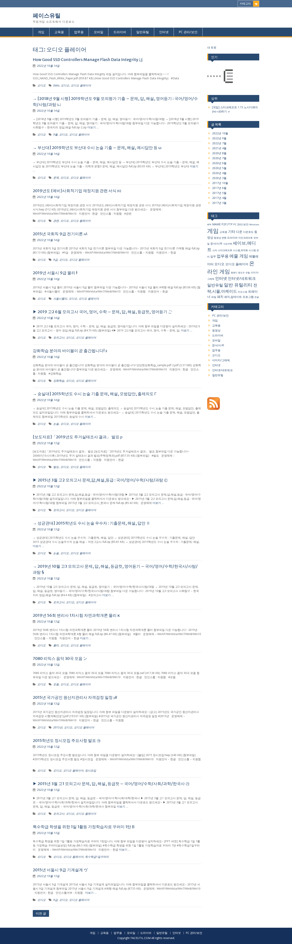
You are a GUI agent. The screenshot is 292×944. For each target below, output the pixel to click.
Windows (254, 224)
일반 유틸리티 (238, 285)
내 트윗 (211, 47)
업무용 (79, 32)
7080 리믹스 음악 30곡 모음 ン (60, 658)
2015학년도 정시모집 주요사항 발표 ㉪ (67, 740)
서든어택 (227, 243)
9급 (55, 259)
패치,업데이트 (233, 297)
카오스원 (242, 291)
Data (56, 85)
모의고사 (58, 337)
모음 (56, 684)
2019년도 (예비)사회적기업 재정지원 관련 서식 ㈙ (77, 190)
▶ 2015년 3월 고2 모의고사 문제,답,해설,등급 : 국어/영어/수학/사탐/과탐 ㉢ (100, 479)
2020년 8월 (219, 153)
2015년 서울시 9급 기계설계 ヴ (60, 869)
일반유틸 (142, 32)
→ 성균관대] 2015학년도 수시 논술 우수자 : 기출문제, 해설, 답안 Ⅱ (91, 523)
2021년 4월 (219, 148)
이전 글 (41, 913)
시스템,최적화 (240, 250)
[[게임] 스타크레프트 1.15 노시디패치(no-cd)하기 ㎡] (220, 76)
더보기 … (93, 127)
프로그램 (248, 297)
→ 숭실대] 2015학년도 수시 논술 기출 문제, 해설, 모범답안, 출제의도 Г (95, 393)
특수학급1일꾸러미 (97, 857)
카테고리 (245, 3)
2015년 (57, 727)
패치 (220, 296)
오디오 (41, 85)
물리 (56, 645)
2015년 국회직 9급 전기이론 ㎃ (60, 233)
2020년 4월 (219, 173)
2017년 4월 (219, 198)
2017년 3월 (219, 203)
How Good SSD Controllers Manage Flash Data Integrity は (88, 59)
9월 (55, 134)
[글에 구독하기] (213, 409)
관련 (56, 221)
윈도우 (241, 272)
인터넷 (164, 32)
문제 (56, 177)
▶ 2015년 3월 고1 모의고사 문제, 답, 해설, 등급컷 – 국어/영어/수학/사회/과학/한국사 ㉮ (111, 783)
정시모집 (90, 770)
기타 (231, 231)
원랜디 (234, 272)
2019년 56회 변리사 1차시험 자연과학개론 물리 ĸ (76, 615)
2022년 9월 (219, 138)
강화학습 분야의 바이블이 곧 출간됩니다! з (70, 350)
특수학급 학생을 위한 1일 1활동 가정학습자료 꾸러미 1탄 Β (83, 826)
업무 (213, 256)
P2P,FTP (227, 224)
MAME (216, 224)
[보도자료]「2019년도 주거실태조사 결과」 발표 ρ (77, 436)
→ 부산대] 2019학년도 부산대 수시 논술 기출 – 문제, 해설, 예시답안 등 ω (97, 147)
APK (209, 224)
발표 (56, 467)
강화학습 (58, 380)
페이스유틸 (47, 15)
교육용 (59, 32)
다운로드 (248, 232)
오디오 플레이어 (81, 85)
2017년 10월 (220, 183)
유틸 (248, 272)
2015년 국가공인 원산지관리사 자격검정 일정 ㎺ (75, 697)
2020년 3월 (219, 178)
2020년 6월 (219, 163)
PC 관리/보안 (188, 32)
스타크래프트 (225, 250)
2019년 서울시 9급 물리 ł (55, 272)
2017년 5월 (219, 193)
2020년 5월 (219, 168)
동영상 (216, 330)
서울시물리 (60, 298)
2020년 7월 (219, 158)
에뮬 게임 (238, 256)
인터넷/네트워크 (242, 278)
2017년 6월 (219, 188)
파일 (213, 297)
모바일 (98, 32)
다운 (239, 231)
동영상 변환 (220, 237)
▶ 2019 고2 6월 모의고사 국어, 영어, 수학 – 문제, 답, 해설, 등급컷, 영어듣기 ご (102, 311)
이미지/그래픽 (221, 360)
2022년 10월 (220, 133)
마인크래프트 (245, 237)
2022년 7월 (219, 143)
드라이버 (119, 32)
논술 (56, 424)
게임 (41, 32)
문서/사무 (216, 243)
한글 (256, 297)
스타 (214, 250)
